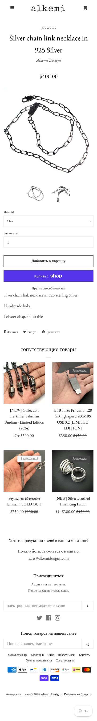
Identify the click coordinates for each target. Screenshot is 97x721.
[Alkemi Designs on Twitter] (39, 618)
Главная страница (17, 655)
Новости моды (66, 655)
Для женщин (48, 28)
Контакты (84, 655)
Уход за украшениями (39, 660)
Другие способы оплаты (48, 288)
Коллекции (37, 655)
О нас (51, 655)
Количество (11, 233)
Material (9, 212)
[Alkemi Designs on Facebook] (49, 618)
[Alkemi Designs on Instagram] (58, 618)
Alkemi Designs (48, 60)
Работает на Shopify (77, 694)
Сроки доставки (65, 660)
